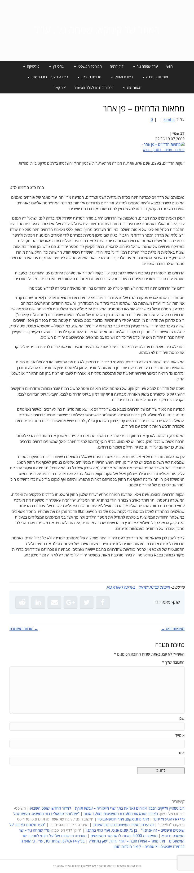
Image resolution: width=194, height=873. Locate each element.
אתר (181, 752)
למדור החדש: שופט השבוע (50, 808)
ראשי (169, 66)
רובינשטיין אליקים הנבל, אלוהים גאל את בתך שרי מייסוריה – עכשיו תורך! (129, 808)
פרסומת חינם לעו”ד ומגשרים (94, 88)
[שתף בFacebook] (103, 602)
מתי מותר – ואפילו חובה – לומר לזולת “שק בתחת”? (127, 841)
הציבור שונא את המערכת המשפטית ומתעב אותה (121, 813)
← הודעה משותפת (23, 628)
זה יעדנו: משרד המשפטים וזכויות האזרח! (123, 825)
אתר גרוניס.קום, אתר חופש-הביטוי (123, 819)
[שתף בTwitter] (86, 602)
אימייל (180, 735)
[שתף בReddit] (22, 602)
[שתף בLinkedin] (38, 602)
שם (182, 718)
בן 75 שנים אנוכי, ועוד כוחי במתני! (111, 830)
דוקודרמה (116, 66)
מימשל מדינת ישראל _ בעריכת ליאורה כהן (138, 587)
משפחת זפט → (173, 628)
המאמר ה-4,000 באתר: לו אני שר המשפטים (124, 835)
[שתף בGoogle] (70, 602)
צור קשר (60, 88)
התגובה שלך (173, 662)
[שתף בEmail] (54, 602)
